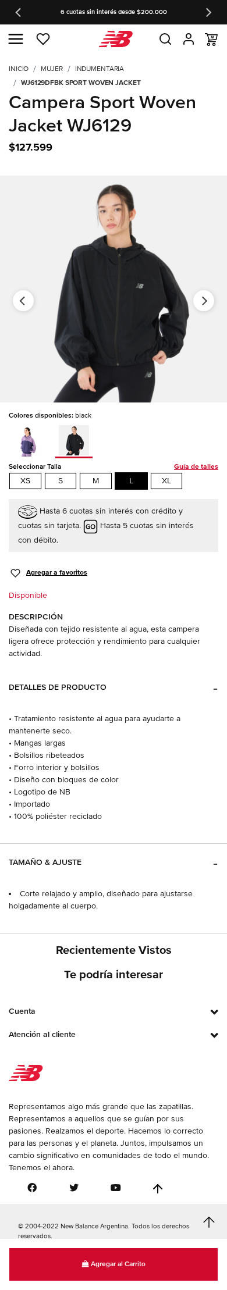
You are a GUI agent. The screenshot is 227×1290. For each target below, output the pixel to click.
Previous (19, 12)
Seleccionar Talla (113, 466)
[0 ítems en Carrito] (211, 39)
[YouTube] (116, 1187)
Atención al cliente (42, 1034)
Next (207, 12)
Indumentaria (100, 69)
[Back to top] (158, 1189)
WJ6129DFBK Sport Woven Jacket (81, 83)
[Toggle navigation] (15, 39)
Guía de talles (196, 466)
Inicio (19, 69)
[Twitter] (74, 1187)
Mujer (51, 69)
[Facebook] (32, 1187)
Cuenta (22, 1011)
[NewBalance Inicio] (113, 39)
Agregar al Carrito (117, 1264)
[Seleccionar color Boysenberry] (31, 439)
